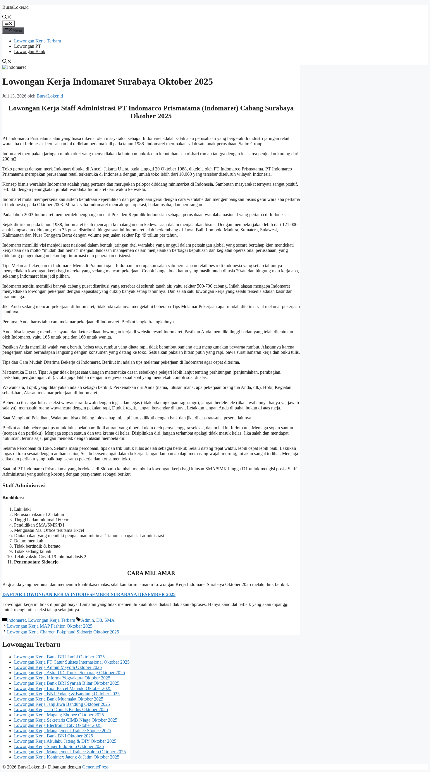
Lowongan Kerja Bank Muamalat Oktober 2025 (58, 698)
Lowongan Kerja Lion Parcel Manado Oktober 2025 (62, 688)
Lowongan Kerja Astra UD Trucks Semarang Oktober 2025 (69, 672)
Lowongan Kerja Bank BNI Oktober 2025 (53, 735)
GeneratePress (95, 766)
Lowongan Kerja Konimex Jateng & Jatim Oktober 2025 (66, 756)
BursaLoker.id (15, 7)
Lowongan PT (27, 46)
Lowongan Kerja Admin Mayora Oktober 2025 (58, 667)
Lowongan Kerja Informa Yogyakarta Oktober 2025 (62, 677)
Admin (87, 620)
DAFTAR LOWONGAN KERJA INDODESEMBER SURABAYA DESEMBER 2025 (89, 594)
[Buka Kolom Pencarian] (7, 17)
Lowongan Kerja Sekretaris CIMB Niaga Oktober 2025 (65, 720)
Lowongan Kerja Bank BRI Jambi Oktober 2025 (59, 656)
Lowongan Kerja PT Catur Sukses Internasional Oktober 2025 (72, 662)
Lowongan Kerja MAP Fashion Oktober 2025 (49, 626)
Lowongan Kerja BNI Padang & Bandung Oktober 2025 (67, 693)
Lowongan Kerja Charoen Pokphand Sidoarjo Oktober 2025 (63, 631)
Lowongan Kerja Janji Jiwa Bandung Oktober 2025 (62, 704)
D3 (99, 620)
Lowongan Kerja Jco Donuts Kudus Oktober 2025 (61, 709)
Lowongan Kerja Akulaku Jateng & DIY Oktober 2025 (65, 741)
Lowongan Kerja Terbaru (37, 40)
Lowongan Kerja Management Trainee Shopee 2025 (62, 730)
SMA (109, 620)
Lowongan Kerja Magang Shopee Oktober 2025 (59, 714)
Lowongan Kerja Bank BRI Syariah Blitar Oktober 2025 (66, 683)
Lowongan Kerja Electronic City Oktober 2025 (58, 725)
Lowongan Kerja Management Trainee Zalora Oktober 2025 (70, 751)
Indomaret (16, 620)
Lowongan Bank (29, 51)
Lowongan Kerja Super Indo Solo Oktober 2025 (59, 746)
